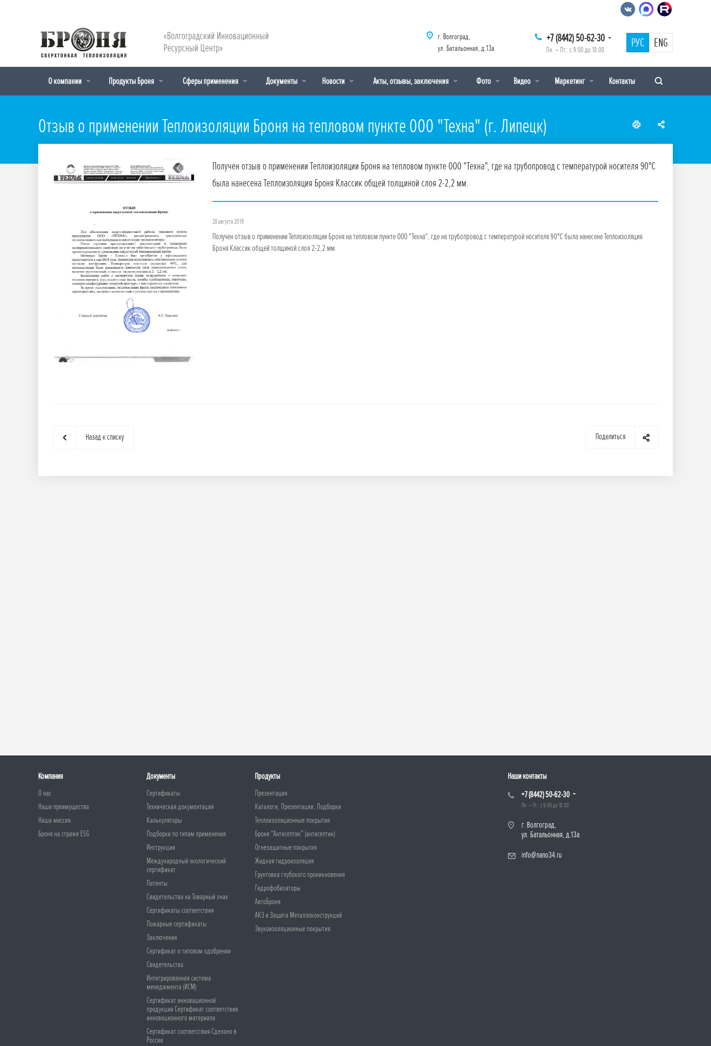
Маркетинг (570, 81)
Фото (484, 81)
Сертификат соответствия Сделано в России (192, 1036)
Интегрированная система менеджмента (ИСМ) (179, 982)
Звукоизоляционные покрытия (292, 929)
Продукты (268, 776)
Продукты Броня (132, 81)
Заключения (162, 937)
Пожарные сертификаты (177, 924)
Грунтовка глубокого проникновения (300, 874)
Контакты (622, 81)
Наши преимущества (63, 807)
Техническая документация (180, 807)
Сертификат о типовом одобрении (189, 951)
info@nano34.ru (541, 855)
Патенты (157, 883)
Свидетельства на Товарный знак (187, 897)
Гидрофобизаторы (277, 888)
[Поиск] (659, 81)
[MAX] (646, 9)
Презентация (271, 793)
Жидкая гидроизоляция (284, 861)
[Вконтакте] (628, 9)
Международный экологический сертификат (186, 865)
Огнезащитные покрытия (286, 847)
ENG (661, 43)
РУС (637, 43)
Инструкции (161, 847)
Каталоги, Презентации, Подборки (298, 807)
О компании (65, 81)
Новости (334, 81)
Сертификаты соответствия (180, 910)
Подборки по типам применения (186, 834)
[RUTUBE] (664, 9)
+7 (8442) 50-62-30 (576, 38)
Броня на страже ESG (63, 834)
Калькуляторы (164, 820)
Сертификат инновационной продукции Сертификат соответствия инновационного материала (192, 1009)
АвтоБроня (268, 902)
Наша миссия (54, 820)
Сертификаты (163, 793)
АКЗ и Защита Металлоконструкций (298, 915)
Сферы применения (211, 81)
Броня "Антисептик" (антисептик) (295, 834)
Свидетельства (165, 964)
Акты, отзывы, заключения (411, 81)
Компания (50, 776)
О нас (44, 793)
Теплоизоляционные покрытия (292, 820)
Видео (523, 81)
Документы (282, 81)
